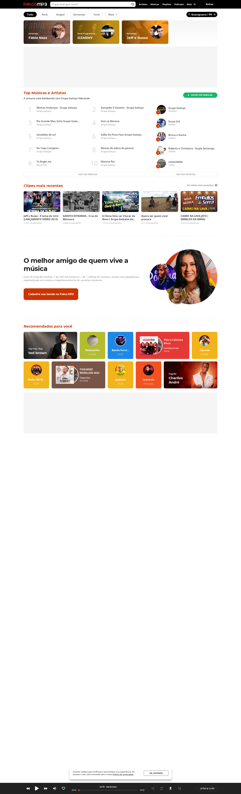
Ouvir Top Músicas (201, 95)
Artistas (143, 4)
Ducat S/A (42, 164)
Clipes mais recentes (43, 186)
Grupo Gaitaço (44, 111)
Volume (54, 788)
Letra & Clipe (207, 788)
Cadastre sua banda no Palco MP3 (51, 294)
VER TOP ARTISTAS (186, 174)
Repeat (161, 788)
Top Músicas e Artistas (45, 93)
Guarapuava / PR (201, 14)
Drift (102, 786)
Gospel (60, 14)
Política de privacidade (123, 774)
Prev (28, 788)
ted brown (111, 786)
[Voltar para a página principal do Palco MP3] (36, 4)
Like (63, 788)
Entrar (209, 4)
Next (45, 788)
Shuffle (152, 788)
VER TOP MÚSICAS (87, 174)
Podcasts (179, 4)
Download (170, 788)
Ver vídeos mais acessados (200, 185)
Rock (45, 14)
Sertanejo (79, 14)
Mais (111, 14)
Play (36, 788)
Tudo (30, 14)
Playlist (179, 788)
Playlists (166, 4)
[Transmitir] (188, 788)
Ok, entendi (156, 773)
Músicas (155, 4)
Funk (97, 14)
